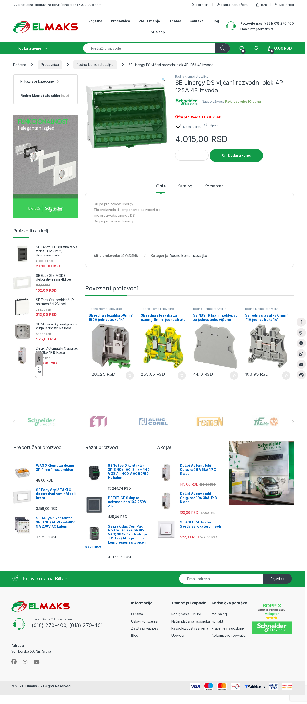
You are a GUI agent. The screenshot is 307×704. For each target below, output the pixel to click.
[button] (163, 80)
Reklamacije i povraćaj (229, 635)
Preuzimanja (149, 21)
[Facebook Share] (301, 322)
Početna (95, 21)
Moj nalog (286, 4)
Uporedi (177, 635)
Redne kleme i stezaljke (95, 64)
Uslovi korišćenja (144, 621)
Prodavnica (120, 21)
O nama (174, 21)
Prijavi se (278, 579)
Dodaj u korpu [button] (129, 375)
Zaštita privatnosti (144, 628)
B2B (264, 4)
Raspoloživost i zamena (189, 628)
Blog (215, 21)
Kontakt (196, 21)
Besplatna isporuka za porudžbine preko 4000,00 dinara (59, 4)
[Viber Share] (301, 332)
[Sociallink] (14, 661)
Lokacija (202, 4)
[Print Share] (301, 374)
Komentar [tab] (213, 186)
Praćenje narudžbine (228, 628)
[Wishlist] (256, 48)
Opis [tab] (160, 186)
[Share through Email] (301, 364)
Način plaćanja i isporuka (190, 621)
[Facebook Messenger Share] (301, 343)
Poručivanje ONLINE (186, 614)
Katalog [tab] (184, 186)
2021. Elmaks (26, 686)
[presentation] (293, 422)
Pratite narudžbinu (234, 4)
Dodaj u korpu (239, 155)
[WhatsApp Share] (301, 353)
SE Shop (158, 32)
